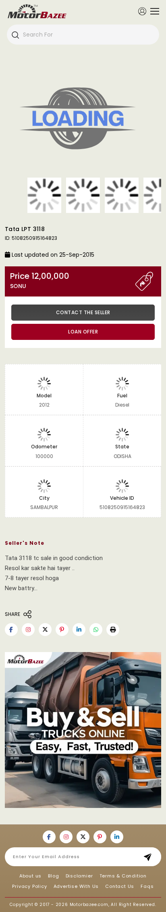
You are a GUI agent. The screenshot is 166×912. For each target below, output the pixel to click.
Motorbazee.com (89, 905)
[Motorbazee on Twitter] (45, 629)
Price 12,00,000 (39, 280)
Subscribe (150, 856)
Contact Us (119, 886)
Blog (53, 876)
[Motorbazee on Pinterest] (62, 629)
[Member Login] (142, 11)
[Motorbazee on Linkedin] (79, 629)
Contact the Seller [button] (83, 312)
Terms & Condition (123, 876)
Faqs (147, 886)
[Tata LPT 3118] (83, 120)
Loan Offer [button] (83, 331)
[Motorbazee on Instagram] (28, 629)
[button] (112, 629)
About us (30, 876)
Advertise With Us (76, 886)
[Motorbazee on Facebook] (11, 629)
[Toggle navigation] (152, 11)
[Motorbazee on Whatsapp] (95, 629)
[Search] (15, 35)
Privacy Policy (29, 886)
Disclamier (79, 876)
